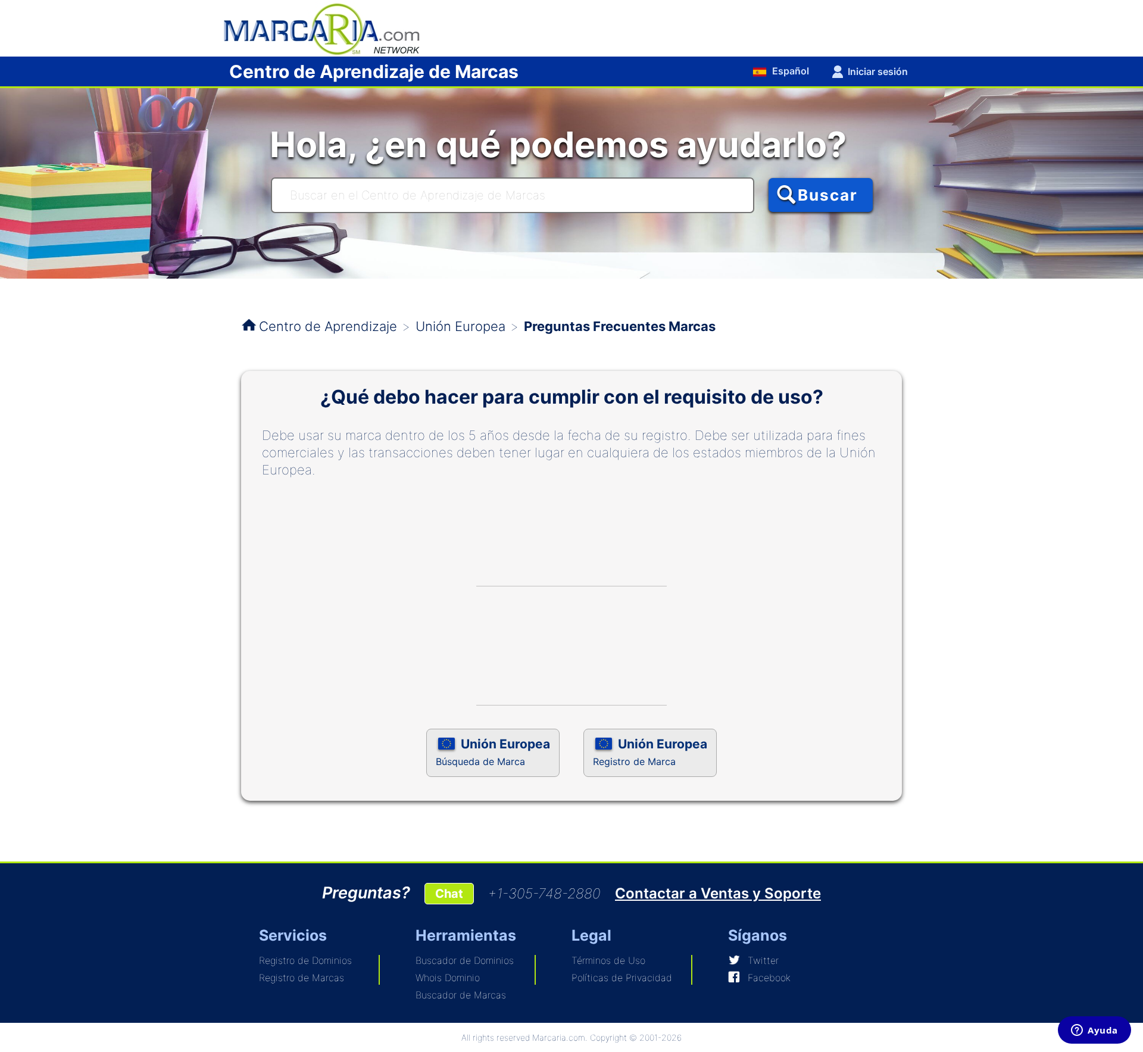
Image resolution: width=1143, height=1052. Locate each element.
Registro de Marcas (301, 978)
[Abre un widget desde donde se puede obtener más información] (1094, 1031)
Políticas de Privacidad (622, 978)
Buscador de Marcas (461, 995)
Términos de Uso (608, 960)
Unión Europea (460, 326)
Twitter (763, 960)
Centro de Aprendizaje (328, 326)
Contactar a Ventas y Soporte (718, 893)
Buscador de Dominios (465, 960)
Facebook (769, 978)
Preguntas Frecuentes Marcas (620, 326)
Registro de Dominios (305, 960)
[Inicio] (327, 27)
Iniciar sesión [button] (878, 71)
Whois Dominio (448, 978)
